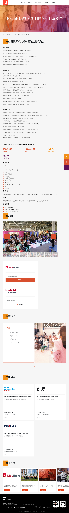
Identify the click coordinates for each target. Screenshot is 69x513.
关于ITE (44, 507)
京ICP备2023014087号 (45, 511)
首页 (17, 2)
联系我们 (54, 2)
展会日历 (30, 2)
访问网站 (21, 304)
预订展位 (20, 280)
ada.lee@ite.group (20, 507)
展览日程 (9, 34)
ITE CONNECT (38, 2)
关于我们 (23, 2)
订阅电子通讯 (36, 507)
